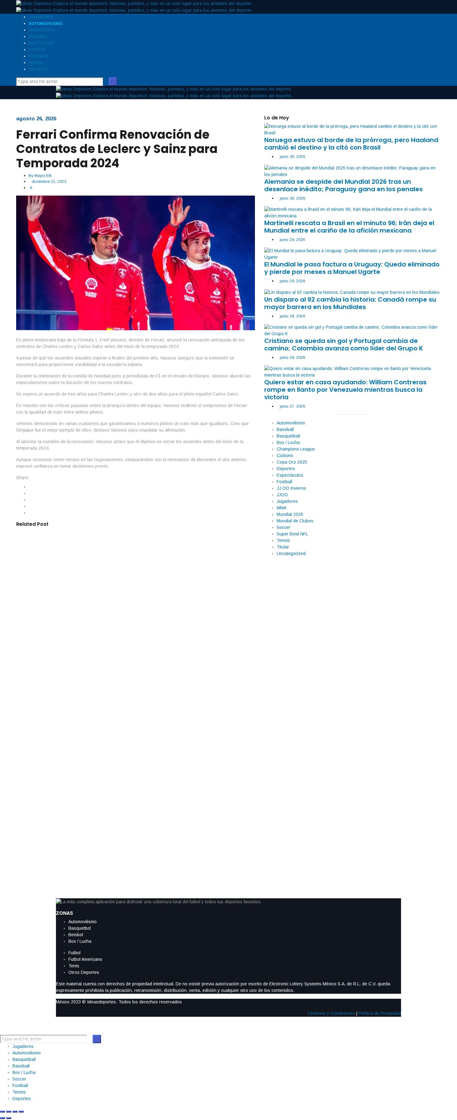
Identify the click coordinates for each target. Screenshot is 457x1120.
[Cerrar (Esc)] (21, 1112)
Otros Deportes (83, 972)
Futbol (74, 952)
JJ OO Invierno (291, 488)
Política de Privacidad (379, 1013)
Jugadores (287, 501)
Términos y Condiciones (331, 1013)
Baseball (285, 429)
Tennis (283, 540)
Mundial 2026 (290, 514)
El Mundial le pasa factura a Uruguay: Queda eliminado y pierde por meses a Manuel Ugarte (352, 268)
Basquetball (288, 435)
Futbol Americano (85, 959)
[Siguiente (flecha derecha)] (8, 1118)
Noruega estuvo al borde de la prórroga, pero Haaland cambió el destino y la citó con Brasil (351, 144)
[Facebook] (30, 486)
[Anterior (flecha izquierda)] (2, 1118)
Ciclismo (285, 455)
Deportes (286, 468)
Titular (283, 546)
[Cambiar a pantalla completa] (8, 1112)
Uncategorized (291, 553)
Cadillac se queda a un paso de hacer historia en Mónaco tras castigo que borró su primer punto (135, 554)
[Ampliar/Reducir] (2, 1112)
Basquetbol (79, 928)
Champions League (296, 449)
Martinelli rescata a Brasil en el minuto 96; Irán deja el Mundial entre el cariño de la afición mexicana (349, 227)
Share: (22, 477)
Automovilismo (291, 422)
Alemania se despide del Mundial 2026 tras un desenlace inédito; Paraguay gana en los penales (343, 185)
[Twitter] (30, 493)
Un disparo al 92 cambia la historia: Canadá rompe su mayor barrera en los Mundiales (350, 303)
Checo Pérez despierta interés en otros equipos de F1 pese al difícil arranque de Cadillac (122, 613)
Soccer (283, 527)
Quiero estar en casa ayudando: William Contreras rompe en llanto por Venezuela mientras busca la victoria (345, 389)
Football (284, 481)
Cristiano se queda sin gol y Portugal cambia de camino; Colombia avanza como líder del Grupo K (343, 344)
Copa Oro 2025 (292, 462)
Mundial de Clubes (295, 520)
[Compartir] (14, 1112)
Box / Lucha (288, 442)
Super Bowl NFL (292, 533)
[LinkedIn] (30, 499)
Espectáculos (290, 475)
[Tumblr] (30, 506)
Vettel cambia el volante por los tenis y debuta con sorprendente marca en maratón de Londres (132, 848)
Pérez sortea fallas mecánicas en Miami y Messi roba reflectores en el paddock (127, 730)
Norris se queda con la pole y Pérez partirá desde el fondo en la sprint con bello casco (133, 789)
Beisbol (75, 934)
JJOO (282, 494)
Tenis (73, 965)
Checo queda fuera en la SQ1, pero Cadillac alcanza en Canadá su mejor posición (132, 672)
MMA (281, 507)
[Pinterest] (30, 512)
